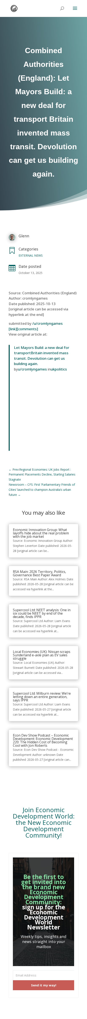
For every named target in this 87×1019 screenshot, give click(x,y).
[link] (13, 328)
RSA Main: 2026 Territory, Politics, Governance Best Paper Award (39, 573)
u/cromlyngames (32, 369)
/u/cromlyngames (47, 323)
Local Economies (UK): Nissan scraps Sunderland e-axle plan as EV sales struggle (41, 655)
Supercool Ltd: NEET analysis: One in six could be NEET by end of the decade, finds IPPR (42, 613)
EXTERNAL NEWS (31, 255)
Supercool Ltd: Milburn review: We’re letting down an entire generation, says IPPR (42, 696)
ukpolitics (59, 369)
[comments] (27, 328)
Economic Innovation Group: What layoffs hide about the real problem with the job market (41, 533)
